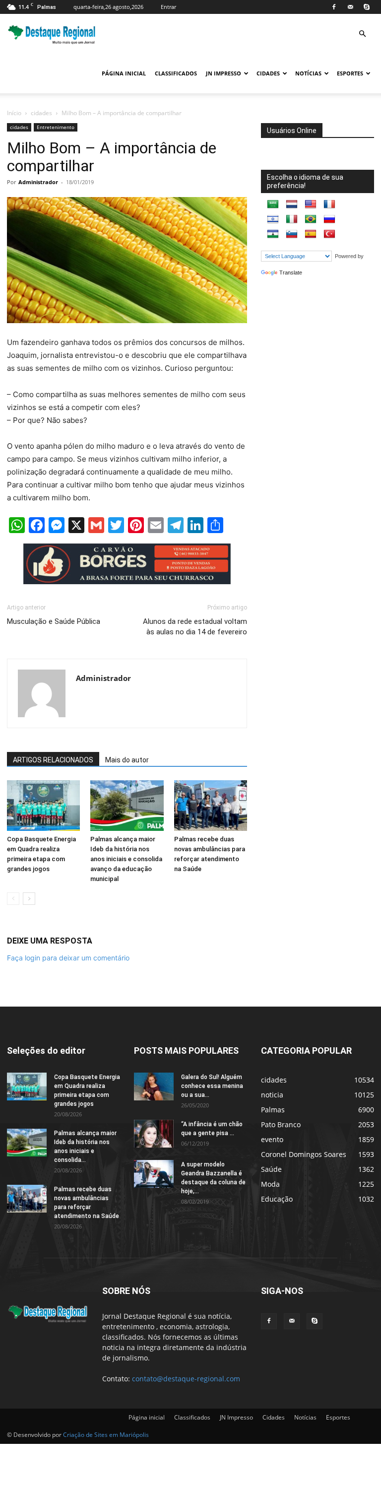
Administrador (38, 182)
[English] (311, 204)
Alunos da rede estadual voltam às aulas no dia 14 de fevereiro (195, 626)
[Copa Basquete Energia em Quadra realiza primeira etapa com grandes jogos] (43, 805)
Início (14, 113)
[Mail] (350, 7)
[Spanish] (311, 234)
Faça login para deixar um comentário (68, 957)
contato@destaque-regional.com (186, 1378)
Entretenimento (55, 127)
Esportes (350, 73)
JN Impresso (223, 73)
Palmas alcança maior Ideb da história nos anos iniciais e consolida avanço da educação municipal (126, 859)
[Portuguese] (311, 219)
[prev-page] (13, 898)
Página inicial (124, 73)
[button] (362, 34)
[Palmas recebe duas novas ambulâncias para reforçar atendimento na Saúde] (210, 805)
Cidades (268, 73)
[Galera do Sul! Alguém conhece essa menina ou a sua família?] (154, 1086)
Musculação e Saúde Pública (53, 621)
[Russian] (329, 219)
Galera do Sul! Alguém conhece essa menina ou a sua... (212, 1086)
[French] (329, 204)
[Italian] (292, 219)
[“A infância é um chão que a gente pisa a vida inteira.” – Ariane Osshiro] (154, 1134)
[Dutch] (292, 204)
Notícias (308, 73)
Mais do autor (127, 760)
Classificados (176, 73)
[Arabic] (273, 204)
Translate (290, 272)
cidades (41, 113)
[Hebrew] (273, 219)
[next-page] (29, 898)
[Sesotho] (273, 234)
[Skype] (366, 7)
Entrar (168, 6)
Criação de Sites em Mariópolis (106, 1434)
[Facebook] (333, 7)
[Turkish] (329, 234)
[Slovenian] (292, 234)
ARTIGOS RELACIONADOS (53, 760)
